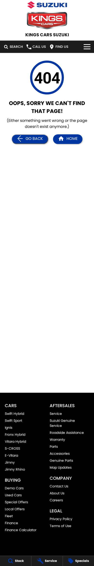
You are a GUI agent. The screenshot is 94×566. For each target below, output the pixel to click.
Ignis (8, 427)
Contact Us (59, 486)
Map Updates (61, 467)
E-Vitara (11, 455)
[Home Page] (47, 5)
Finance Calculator (20, 530)
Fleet (9, 516)
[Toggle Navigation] (87, 47)
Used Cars (13, 495)
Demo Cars (14, 488)
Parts (54, 446)
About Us (57, 493)
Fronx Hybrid (15, 434)
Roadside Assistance (67, 432)
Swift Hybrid (14, 413)
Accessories (60, 453)
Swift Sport (13, 420)
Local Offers (15, 509)
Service (56, 413)
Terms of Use (60, 525)
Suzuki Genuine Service (62, 423)
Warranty (57, 439)
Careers (56, 500)
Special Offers (16, 502)
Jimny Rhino (15, 469)
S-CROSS (12, 448)
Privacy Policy (61, 518)
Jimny (10, 462)
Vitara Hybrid (15, 441)
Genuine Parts (61, 460)
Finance (11, 523)
